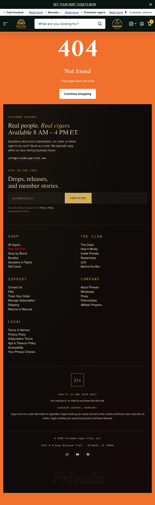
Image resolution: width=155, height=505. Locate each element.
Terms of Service (19, 330)
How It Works (89, 249)
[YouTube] (77, 454)
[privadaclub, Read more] (132, 23)
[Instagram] (67, 454)
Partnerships (89, 300)
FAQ (11, 292)
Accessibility (15, 347)
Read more (36, 12)
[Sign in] (142, 23)
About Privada (90, 287)
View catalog (5, 24)
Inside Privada (90, 253)
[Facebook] (88, 454)
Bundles (13, 258)
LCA (83, 262)
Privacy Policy (47, 207)
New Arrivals (16, 248)
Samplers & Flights (20, 262)
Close (150, 4)
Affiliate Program (91, 305)
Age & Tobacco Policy (22, 343)
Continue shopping (77, 94)
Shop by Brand (17, 253)
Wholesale (87, 292)
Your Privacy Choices (21, 352)
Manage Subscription (21, 300)
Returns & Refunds (20, 309)
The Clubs (87, 245)
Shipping (13, 305)
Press (84, 296)
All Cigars (14, 245)
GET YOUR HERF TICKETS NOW (74, 4)
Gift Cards (14, 266)
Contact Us (15, 287)
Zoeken (99, 24)
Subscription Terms (20, 339)
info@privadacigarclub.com (27, 158)
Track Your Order (19, 296)
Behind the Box (90, 266)
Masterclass (88, 258)
